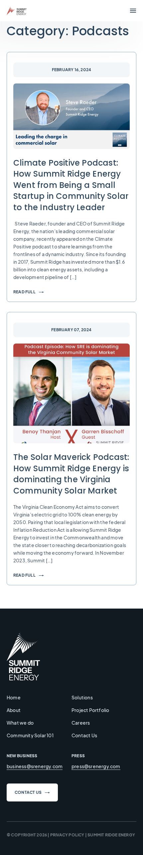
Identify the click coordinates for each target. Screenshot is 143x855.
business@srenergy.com (35, 766)
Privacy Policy (67, 834)
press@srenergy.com (96, 766)
